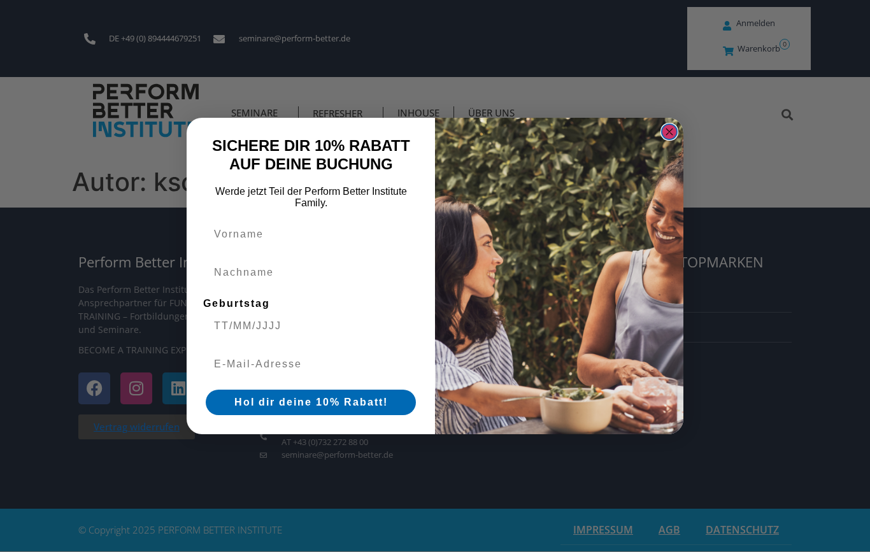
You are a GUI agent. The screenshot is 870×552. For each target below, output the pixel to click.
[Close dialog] (669, 131)
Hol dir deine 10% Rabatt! (311, 402)
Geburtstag (236, 303)
